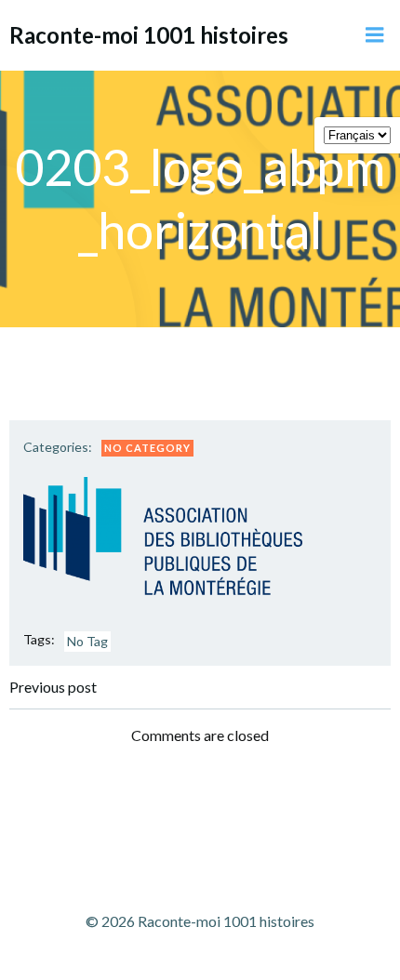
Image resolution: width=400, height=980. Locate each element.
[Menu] (375, 35)
